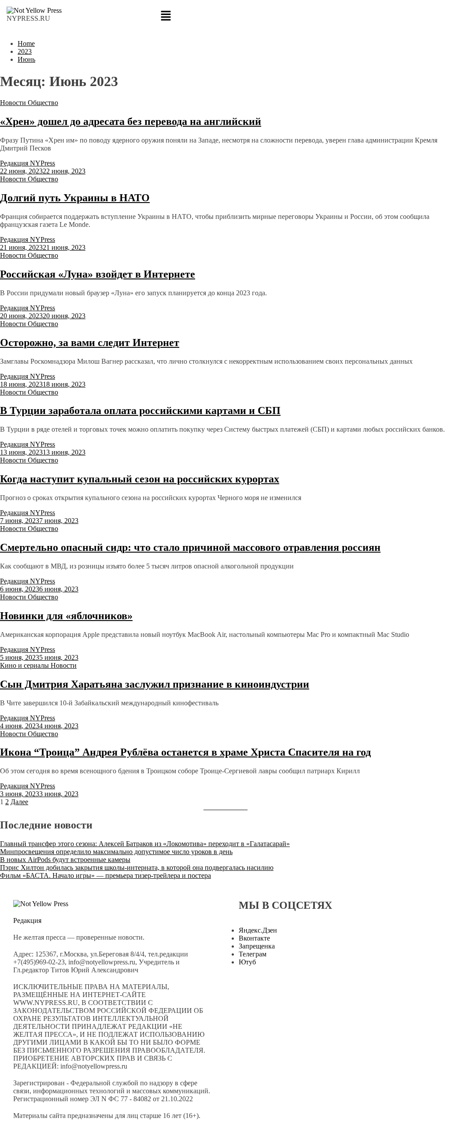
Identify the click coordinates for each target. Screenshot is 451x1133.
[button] (225, 16)
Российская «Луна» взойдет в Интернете (97, 274)
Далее (19, 802)
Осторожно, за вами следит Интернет (89, 342)
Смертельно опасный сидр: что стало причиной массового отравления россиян (190, 547)
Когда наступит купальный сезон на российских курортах (139, 479)
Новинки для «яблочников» (66, 615)
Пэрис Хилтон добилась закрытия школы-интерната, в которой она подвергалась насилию (137, 867)
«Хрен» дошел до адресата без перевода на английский (130, 121)
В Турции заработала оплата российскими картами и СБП (140, 410)
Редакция (27, 920)
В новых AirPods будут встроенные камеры (65, 859)
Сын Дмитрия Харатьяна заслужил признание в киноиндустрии (154, 684)
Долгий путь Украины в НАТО (75, 197)
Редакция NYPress (27, 163)
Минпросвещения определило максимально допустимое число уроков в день (116, 851)
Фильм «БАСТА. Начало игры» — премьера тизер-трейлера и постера (105, 875)
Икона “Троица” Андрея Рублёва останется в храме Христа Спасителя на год (185, 752)
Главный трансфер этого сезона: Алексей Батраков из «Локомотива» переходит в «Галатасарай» (145, 843)
